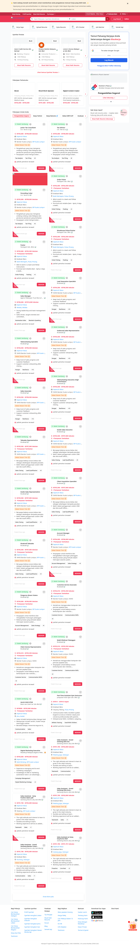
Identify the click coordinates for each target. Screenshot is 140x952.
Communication (20, 729)
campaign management (22, 778)
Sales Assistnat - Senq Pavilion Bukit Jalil (28, 797)
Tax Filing (28, 158)
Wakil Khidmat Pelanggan (66, 640)
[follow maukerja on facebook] (112, 912)
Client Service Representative (30, 647)
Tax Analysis (19, 158)
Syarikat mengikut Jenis (32, 924)
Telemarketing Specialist (29, 342)
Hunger (17, 370)
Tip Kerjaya (48, 915)
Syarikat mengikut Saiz (32, 927)
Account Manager (63, 533)
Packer (22, 245)
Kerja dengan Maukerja (82, 923)
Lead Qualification (31, 470)
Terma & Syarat (83, 930)
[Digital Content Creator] (72, 94)
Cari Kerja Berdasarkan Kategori (15, 914)
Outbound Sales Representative (68, 331)
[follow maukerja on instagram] (126, 912)
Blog (46, 926)
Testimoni (14, 936)
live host (63, 868)
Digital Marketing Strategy (23, 782)
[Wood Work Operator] (48, 94)
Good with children (71, 722)
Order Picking (19, 274)
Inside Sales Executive (64, 430)
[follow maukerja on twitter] (117, 912)
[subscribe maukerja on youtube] (121, 912)
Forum (46, 923)
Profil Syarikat (29, 912)
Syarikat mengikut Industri (30, 919)
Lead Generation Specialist (66, 281)
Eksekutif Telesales (27, 543)
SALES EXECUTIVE (26, 702)
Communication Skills (35, 677)
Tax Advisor (61, 128)
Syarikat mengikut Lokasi (32, 915)
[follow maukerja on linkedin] (112, 917)
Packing (28, 274)
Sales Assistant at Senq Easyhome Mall (65, 838)
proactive (54, 868)
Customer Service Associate (67, 585)
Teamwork (55, 771)
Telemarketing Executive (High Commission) (68, 380)
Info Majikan (62, 927)
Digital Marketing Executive (30, 750)
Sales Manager (25, 296)
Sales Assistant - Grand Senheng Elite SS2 (65, 741)
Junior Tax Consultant (28, 128)
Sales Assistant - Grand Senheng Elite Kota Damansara (65, 790)
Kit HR (60, 924)
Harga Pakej (62, 915)
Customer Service (20, 677)
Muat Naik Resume (48, 919)
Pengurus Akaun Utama (29, 595)
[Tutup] (136, 920)
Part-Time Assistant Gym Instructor (69, 695)
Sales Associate (25, 391)
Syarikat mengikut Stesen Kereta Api (33, 931)
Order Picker (61, 180)
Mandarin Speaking (35, 320)
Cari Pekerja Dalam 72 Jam (65, 919)
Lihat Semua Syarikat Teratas (47, 72)
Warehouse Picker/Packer (66, 230)
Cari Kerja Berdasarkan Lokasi (15, 921)
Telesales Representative (29, 440)
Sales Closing (19, 470)
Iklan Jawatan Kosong (65, 912)
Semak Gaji (48, 929)
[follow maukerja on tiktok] (117, 917)
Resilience (26, 370)
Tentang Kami (82, 915)
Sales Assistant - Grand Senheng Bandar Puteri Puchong (28, 846)
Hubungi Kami (83, 919)
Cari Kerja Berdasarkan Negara (15, 928)
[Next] (85, 56)
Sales (29, 729)
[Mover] (24, 94)
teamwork (18, 827)
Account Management (22, 625)
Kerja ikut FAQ (16, 933)
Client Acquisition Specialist (67, 481)
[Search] (107, 19)
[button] (44, 124)
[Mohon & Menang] (132, 926)
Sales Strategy (35, 625)
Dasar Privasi (82, 927)
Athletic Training (57, 722)
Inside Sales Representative (30, 492)
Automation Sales (20, 320)
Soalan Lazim (82, 912)
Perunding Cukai (26, 193)
